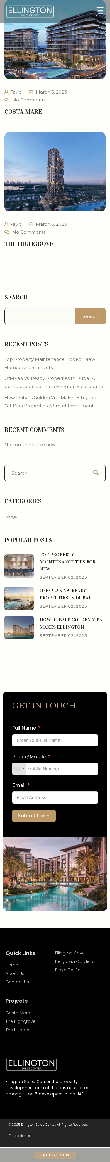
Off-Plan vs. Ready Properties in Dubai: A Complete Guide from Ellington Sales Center (54, 382)
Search (16, 297)
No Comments (28, 100)
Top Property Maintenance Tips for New (68, 562)
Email (19, 785)
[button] (100, 11)
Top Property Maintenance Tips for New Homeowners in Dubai (49, 363)
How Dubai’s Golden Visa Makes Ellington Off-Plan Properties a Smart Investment (50, 401)
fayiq (16, 92)
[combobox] (19, 769)
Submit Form (34, 815)
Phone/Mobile (29, 756)
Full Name (24, 728)
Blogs (10, 516)
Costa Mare (23, 111)
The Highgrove (29, 244)
